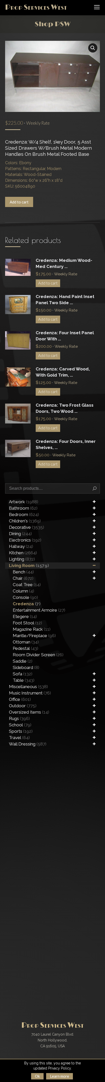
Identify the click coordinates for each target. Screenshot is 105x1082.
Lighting (22, 559)
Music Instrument (30, 692)
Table (23, 680)
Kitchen (23, 552)
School (20, 724)
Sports (21, 731)
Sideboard (26, 667)
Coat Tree (27, 584)
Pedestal (25, 648)
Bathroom (23, 508)
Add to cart (19, 202)
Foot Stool (27, 622)
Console (25, 597)
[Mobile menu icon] (97, 7)
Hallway (21, 546)
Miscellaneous (28, 686)
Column (23, 591)
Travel (19, 737)
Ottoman (26, 642)
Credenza (27, 603)
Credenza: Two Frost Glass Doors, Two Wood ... (65, 408)
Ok (37, 1076)
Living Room (29, 565)
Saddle (22, 661)
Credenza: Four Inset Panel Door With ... (65, 335)
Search (94, 488)
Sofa (22, 673)
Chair (23, 578)
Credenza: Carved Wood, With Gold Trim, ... (63, 372)
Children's (25, 520)
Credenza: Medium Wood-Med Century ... (64, 263)
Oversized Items (29, 712)
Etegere (25, 616)
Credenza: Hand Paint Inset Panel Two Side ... (65, 299)
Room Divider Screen (38, 654)
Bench (23, 571)
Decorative (26, 527)
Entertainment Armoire (39, 610)
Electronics (25, 540)
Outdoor (22, 705)
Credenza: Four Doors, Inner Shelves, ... (66, 444)
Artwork (23, 501)
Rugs (19, 718)
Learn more (59, 1076)
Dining (20, 533)
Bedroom (24, 514)
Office (20, 699)
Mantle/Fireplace (34, 635)
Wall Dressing (27, 743)
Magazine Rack (31, 629)
